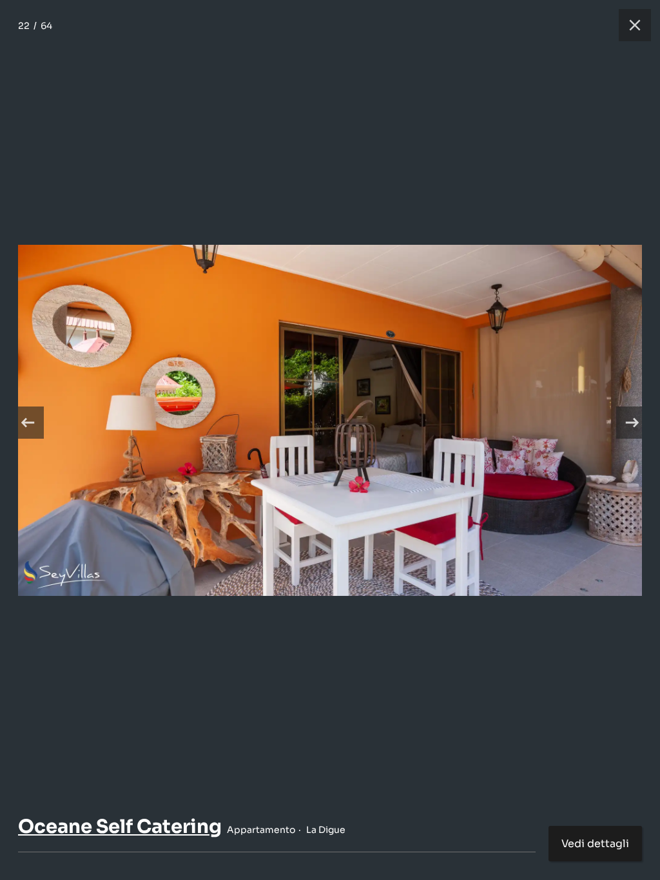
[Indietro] (27, 422)
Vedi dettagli (595, 843)
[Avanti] (632, 422)
